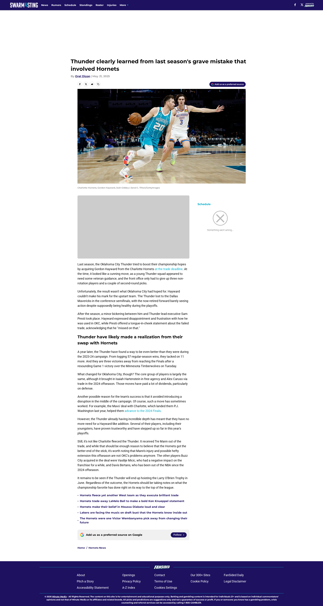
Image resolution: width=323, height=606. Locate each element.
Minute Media (59, 596)
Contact (159, 575)
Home (81, 547)
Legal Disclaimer (235, 581)
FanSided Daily (234, 575)
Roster (100, 5)
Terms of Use (163, 581)
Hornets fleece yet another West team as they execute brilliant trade (129, 495)
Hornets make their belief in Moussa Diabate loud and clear (122, 506)
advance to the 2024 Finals (143, 411)
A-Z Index (128, 587)
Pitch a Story (85, 581)
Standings (86, 5)
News (44, 5)
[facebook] (295, 4)
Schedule (70, 5)
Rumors (56, 5)
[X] (302, 4)
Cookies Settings (165, 587)
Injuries (111, 5)
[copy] (98, 84)
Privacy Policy (131, 581)
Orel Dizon (82, 76)
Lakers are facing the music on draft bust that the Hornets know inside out (133, 512)
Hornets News (97, 547)
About (81, 575)
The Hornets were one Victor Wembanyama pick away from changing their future (133, 520)
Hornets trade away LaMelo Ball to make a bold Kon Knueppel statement (132, 501)
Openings (128, 575)
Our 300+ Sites (200, 575)
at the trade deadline (169, 269)
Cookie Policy (200, 581)
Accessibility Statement (93, 587)
